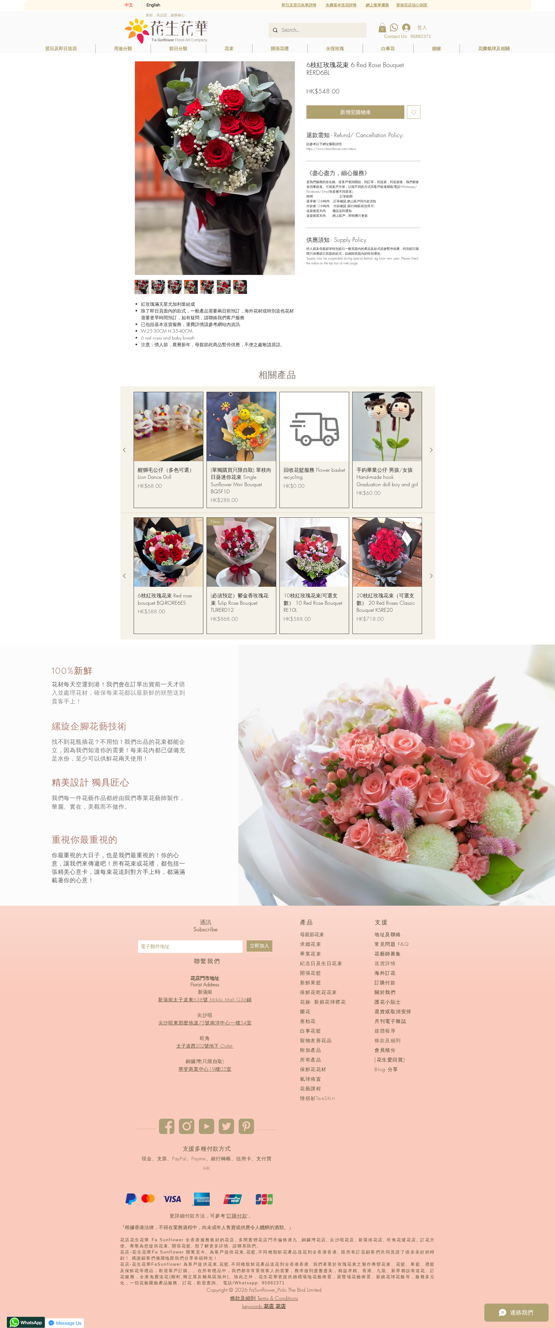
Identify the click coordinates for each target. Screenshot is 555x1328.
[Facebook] (166, 1126)
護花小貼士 (387, 1002)
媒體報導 (385, 1031)
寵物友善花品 (316, 1040)
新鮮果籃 (310, 983)
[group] (277, 450)
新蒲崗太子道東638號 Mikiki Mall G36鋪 (205, 1000)
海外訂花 (385, 973)
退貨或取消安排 (393, 1011)
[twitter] (226, 1126)
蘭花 (305, 1011)
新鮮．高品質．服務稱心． (167, 15)
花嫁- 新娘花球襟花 (323, 1002)
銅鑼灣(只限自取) (205, 1061)
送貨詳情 (385, 963)
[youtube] (206, 1126)
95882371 (420, 36)
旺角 (205, 1038)
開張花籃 (310, 973)
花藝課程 (310, 1089)
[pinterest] (246, 1126)
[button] (377, 5)
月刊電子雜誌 (390, 1021)
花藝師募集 (387, 954)
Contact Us (395, 36)
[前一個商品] (124, 450)
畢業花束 (310, 954)
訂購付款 (237, 1216)
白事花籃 (310, 1031)
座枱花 (308, 1021)
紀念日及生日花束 (321, 963)
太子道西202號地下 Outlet (205, 1046)
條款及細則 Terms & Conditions (264, 1298)
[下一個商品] (431, 450)
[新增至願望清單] (413, 112)
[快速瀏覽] (168, 426)
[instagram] (186, 1126)
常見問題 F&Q (391, 944)
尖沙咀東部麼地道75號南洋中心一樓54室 (205, 1023)
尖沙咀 (204, 1015)
